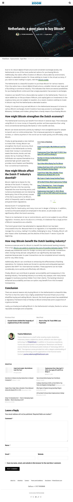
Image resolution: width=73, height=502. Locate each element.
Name (8, 445)
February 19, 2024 (61, 385)
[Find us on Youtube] (36, 497)
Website (40, 454)
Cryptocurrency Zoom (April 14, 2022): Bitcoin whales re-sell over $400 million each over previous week (52, 193)
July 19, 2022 (39, 34)
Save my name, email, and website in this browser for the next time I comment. (34, 463)
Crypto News (48, 34)
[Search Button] (70, 3)
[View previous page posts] (51, 201)
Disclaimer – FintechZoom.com (53, 480)
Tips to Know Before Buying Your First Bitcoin (50, 163)
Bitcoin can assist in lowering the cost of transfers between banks (38, 248)
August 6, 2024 (18, 372)
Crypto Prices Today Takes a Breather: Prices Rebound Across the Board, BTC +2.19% (50, 174)
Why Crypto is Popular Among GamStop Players (50, 178)
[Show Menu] (3, 3)
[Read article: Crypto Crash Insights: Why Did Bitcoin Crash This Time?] (9, 370)
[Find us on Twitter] (33, 497)
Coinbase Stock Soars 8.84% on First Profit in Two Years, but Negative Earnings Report (51, 168)
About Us (12, 480)
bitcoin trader (43, 80)
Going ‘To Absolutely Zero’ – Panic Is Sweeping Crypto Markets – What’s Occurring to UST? (50, 186)
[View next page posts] (54, 201)
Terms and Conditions (37, 480)
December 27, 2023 (27, 390)
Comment (9, 418)
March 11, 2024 (49, 374)
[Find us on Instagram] (40, 497)
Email (7, 454)
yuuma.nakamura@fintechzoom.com (36, 354)
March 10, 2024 (40, 380)
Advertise (20, 480)
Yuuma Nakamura (27, 34)
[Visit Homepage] (36, 3)
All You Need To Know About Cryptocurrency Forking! (52, 182)
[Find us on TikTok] (38, 497)
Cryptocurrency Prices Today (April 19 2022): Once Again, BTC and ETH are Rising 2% (51, 153)
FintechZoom (32, 342)
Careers (27, 480)
